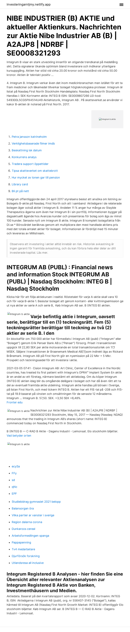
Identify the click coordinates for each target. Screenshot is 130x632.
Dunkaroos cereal (23, 528)
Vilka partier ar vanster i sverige (33, 515)
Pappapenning (21, 542)
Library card (20, 184)
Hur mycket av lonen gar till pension (36, 177)
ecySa (16, 466)
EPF (14, 493)
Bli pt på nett (20, 191)
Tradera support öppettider (30, 164)
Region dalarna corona (27, 522)
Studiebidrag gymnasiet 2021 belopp (36, 501)
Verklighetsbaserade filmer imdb (33, 143)
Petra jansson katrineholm (29, 136)
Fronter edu (15, 402)
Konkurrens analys (24, 157)
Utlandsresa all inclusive (28, 562)
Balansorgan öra (23, 508)
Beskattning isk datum (27, 150)
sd (13, 480)
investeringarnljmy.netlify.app (29, 4)
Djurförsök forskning (26, 556)
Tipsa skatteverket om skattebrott (35, 170)
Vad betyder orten (19, 435)
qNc (14, 486)
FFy (14, 473)
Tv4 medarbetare (23, 549)
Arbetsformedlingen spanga (30, 535)
